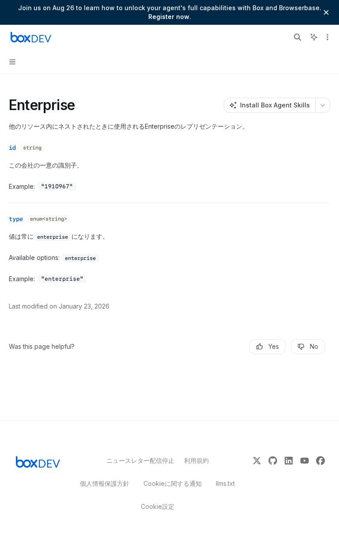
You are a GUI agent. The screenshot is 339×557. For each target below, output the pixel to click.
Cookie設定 (157, 506)
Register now (168, 16)
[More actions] (327, 37)
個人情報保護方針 (104, 483)
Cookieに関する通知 (172, 483)
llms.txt (225, 483)
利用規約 (196, 460)
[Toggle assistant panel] (314, 37)
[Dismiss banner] (326, 12)
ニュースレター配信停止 (138, 460)
